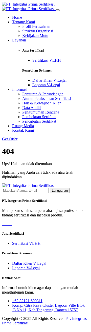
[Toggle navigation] (58, 10)
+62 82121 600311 (27, 301)
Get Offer (9, 139)
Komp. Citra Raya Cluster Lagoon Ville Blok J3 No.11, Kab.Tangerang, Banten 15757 (48, 307)
